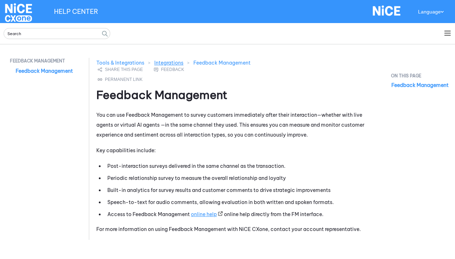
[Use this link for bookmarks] (120, 79)
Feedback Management (44, 71)
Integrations (168, 63)
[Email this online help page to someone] (121, 70)
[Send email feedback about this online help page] (177, 70)
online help (204, 214)
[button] (105, 33)
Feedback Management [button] (37, 61)
